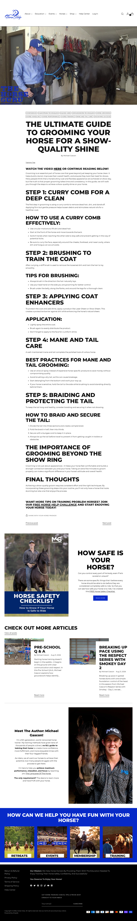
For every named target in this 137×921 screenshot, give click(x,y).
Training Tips (30, 162)
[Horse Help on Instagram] (41, 885)
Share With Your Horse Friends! (42, 515)
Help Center (9, 890)
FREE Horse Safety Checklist (102, 591)
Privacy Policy (10, 878)
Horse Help (21, 911)
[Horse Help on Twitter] (35, 885)
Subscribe (78, 904)
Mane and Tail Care (84, 116)
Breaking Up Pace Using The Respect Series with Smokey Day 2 (113, 657)
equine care (65, 113)
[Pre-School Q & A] (24, 668)
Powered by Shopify (11, 913)
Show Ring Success (102, 116)
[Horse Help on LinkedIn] (52, 885)
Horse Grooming (103, 113)
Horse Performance (51, 116)
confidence (31, 113)
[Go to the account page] (127, 14)
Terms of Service (11, 882)
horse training (67, 116)
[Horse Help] (13, 14)
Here (58, 168)
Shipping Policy (11, 886)
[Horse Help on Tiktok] (45, 885)
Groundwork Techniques (83, 113)
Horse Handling (33, 116)
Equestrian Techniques (48, 113)
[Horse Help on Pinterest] (38, 885)
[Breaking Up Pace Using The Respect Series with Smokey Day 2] (89, 668)
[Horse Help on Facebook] (31, 885)
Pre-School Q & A (47, 649)
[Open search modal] (122, 14)
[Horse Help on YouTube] (48, 885)
